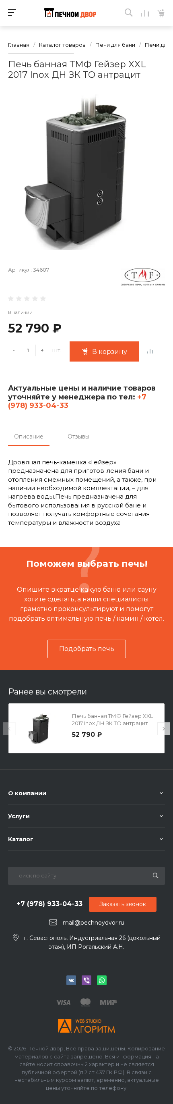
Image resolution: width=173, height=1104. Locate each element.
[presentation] (9, 728)
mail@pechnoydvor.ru (93, 922)
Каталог (20, 839)
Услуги (19, 816)
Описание (28, 436)
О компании (27, 793)
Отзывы (78, 436)
